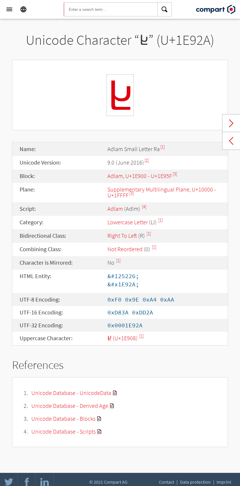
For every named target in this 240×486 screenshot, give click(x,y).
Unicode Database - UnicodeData (71, 392)
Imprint (224, 482)
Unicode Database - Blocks (63, 418)
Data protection (195, 482)
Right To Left (122, 235)
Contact (166, 482)
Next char (231, 123)
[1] (162, 147)
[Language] (23, 9)
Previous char (231, 141)
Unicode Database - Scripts (63, 431)
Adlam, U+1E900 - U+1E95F (139, 175)
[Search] (165, 9)
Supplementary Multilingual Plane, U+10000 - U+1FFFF (161, 192)
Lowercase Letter (127, 222)
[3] (175, 174)
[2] (147, 160)
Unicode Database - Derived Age (69, 405)
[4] (144, 206)
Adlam (115, 208)
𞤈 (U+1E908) (123, 338)
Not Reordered (125, 249)
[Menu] (9, 9)
